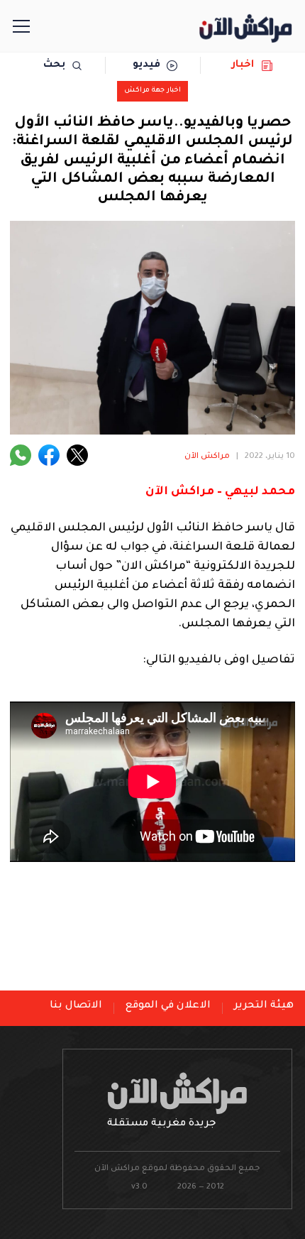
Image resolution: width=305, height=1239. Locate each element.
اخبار (243, 65)
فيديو (146, 65)
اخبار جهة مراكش (152, 90)
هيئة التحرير (264, 1006)
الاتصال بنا (76, 1006)
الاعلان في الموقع (168, 1006)
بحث (54, 65)
